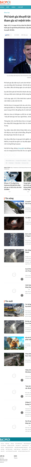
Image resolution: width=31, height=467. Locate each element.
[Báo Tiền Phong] (26, 325)
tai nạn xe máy (25, 163)
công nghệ (21, 148)
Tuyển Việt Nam (17, 449)
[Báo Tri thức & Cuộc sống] (27, 273)
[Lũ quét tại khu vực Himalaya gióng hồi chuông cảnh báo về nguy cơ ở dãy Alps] (14, 207)
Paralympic (11, 163)
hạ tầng (2, 449)
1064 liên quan (24, 35)
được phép (17, 163)
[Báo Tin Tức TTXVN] (26, 425)
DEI (6, 163)
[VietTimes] (25, 191)
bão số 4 (2, 451)
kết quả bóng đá (27, 443)
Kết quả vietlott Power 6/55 (24, 451)
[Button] (10, 35)
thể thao (7, 443)
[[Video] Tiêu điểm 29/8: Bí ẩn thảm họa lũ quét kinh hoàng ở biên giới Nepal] (14, 408)
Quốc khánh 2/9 (25, 445)
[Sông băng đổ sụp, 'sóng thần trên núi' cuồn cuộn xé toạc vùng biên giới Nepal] (14, 359)
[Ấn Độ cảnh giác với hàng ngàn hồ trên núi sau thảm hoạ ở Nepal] (14, 327)
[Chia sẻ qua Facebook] (5, 155)
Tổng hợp (15, 458)
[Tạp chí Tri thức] (26, 220)
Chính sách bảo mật (3, 460)
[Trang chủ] (5, 2)
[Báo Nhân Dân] (26, 406)
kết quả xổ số (25, 449)
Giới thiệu (2, 458)
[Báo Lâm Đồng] (6, 191)
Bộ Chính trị (18, 445)
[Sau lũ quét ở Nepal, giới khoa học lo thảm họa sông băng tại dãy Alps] (14, 426)
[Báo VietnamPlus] (27, 205)
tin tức (2, 443)
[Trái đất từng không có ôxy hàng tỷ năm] (14, 223)
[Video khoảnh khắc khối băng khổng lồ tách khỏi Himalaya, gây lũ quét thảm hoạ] (14, 375)
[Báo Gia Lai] (28, 308)
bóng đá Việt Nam (9, 447)
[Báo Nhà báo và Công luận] (27, 238)
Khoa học (7, 12)
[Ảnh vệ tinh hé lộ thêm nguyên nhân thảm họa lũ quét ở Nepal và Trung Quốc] (14, 239)
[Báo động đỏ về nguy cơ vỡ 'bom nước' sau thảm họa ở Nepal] (14, 255)
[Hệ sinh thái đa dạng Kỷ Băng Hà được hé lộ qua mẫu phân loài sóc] (14, 343)
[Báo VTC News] (27, 358)
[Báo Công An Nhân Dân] (27, 254)
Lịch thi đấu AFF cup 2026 (11, 451)
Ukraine (12, 443)
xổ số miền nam (18, 443)
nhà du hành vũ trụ (10, 160)
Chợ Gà (2, 447)
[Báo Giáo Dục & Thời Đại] (26, 289)
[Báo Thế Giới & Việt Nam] (7, 35)
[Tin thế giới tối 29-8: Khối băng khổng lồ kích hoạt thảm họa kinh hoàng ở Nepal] (14, 310)
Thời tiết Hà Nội (9, 449)
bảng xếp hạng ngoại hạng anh (21, 447)
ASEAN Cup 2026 (10, 445)
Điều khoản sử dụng (3, 459)
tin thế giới (3, 445)
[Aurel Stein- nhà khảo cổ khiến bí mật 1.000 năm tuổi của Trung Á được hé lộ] (14, 274)
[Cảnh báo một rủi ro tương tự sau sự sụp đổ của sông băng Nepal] (14, 290)
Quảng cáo (2, 462)
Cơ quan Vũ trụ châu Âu (21, 160)
